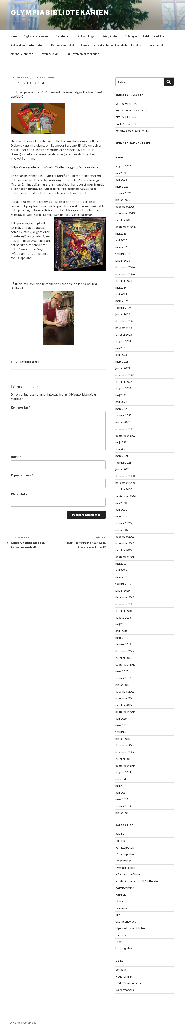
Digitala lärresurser (36, 36)
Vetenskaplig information (27, 45)
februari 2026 (123, 193)
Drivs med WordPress (23, 1022)
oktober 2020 (123, 489)
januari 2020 (122, 530)
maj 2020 (121, 503)
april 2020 (121, 509)
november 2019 (124, 543)
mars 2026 (121, 186)
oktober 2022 (123, 381)
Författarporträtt (125, 854)
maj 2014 (120, 785)
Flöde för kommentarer (129, 983)
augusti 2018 (123, 617)
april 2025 (121, 240)
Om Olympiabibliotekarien (82, 53)
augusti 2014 (123, 772)
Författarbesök (124, 847)
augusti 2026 (123, 166)
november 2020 (125, 482)
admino (49, 77)
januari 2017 (122, 684)
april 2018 (121, 630)
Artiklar (119, 834)
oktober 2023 (123, 334)
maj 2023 (120, 348)
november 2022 (125, 375)
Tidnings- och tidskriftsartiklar (145, 36)
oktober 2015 (123, 705)
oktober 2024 (123, 280)
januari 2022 (122, 422)
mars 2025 (121, 247)
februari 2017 (123, 678)
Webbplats (19, 494)
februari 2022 (123, 415)
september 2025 (125, 226)
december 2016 (124, 691)
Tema (118, 941)
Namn (16, 456)
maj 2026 (121, 173)
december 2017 (124, 651)
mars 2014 (121, 799)
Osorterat (121, 935)
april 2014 (121, 792)
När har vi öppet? (22, 53)
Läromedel (156, 45)
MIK (117, 914)
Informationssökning (128, 874)
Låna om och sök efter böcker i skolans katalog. (111, 45)
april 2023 (121, 354)
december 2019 (124, 536)
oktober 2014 (123, 758)
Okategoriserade (125, 921)
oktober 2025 (123, 220)
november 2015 (124, 698)
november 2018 (124, 604)
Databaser (63, 36)
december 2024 (125, 267)
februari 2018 (123, 644)
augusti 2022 (123, 388)
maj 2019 (120, 563)
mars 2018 (121, 637)
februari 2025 (123, 253)
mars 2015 (121, 725)
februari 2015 (123, 731)
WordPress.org (124, 989)
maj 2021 (120, 442)
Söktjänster (110, 36)
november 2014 (124, 752)
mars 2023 (121, 361)
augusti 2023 (123, 341)
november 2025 (125, 213)
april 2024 (121, 294)
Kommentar (20, 407)
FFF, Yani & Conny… (127, 117)
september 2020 (125, 496)
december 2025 (125, 206)
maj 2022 (120, 395)
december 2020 (125, 475)
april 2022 (121, 401)
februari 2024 (123, 307)
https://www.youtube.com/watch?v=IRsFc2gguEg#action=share (54, 167)
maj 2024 (121, 287)
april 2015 (121, 718)
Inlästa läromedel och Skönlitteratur (137, 881)
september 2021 (125, 435)
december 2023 (125, 321)
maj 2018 (120, 624)
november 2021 (124, 428)
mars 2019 (121, 577)
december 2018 (124, 597)
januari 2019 (122, 590)
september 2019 (125, 556)
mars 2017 (121, 671)
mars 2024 (121, 300)
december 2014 (124, 745)
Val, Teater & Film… (126, 103)
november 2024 (125, 274)
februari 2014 (123, 806)
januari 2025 (122, 260)
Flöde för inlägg (124, 976)
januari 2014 (122, 812)
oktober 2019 (123, 550)
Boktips (120, 840)
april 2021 (121, 449)
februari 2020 (123, 523)
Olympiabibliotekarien (60, 13)
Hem (14, 36)
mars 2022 (121, 408)
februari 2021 (123, 462)
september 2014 (125, 765)
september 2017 (125, 664)
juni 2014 (120, 779)
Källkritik (120, 894)
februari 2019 (123, 583)
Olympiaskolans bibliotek (130, 928)
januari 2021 (122, 469)
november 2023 (125, 327)
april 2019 (121, 570)
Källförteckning (124, 887)
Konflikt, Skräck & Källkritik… (132, 130)
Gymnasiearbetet (62, 45)
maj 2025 (121, 233)
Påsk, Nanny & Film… (127, 124)
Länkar (119, 901)
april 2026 (121, 179)
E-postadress (22, 475)
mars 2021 (121, 455)
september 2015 (125, 711)
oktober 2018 (123, 610)
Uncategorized (28, 362)
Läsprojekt (122, 908)
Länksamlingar (86, 36)
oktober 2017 (123, 657)
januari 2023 (122, 368)
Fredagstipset (124, 860)
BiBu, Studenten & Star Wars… (133, 110)
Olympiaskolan (49, 53)
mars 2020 (122, 516)
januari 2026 (122, 199)
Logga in (120, 969)
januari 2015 (122, 738)
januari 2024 (122, 314)
